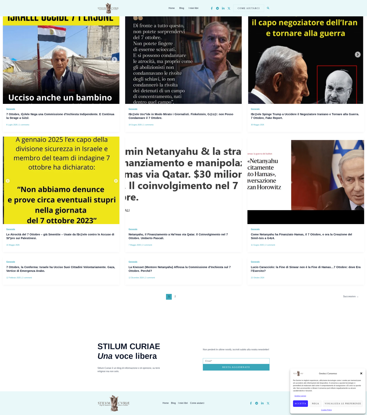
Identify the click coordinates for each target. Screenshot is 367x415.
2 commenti (147, 245)
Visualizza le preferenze (343, 403)
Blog (181, 8)
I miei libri (193, 8)
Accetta (300, 403)
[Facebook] (211, 8)
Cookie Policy (326, 410)
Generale (10, 109)
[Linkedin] (223, 8)
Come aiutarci (197, 403)
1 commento (24, 125)
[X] (229, 8)
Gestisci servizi (300, 396)
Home (172, 8)
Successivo (351, 296)
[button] (361, 373)
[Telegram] (217, 8)
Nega (315, 403)
